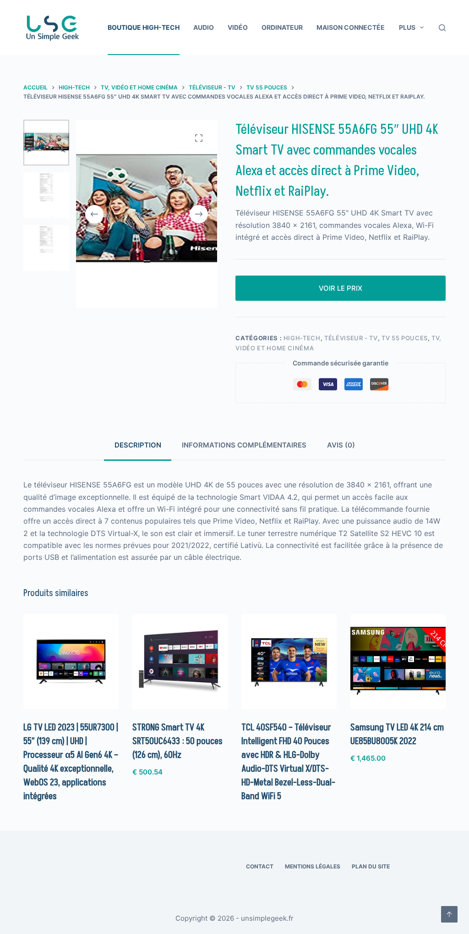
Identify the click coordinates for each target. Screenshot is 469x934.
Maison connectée (350, 27)
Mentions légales (312, 866)
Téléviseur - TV (351, 338)
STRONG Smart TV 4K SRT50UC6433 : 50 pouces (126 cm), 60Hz (177, 741)
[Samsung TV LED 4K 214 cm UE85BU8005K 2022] (398, 661)
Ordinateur (282, 27)
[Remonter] (449, 914)
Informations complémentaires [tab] (244, 445)
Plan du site (371, 866)
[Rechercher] (442, 27)
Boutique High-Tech (144, 27)
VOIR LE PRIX (340, 288)
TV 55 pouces (405, 338)
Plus (407, 27)
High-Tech (302, 338)
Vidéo (238, 27)
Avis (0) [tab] (341, 445)
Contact (259, 866)
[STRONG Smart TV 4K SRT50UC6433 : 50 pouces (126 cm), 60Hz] (180, 661)
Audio (203, 27)
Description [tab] (138, 445)
